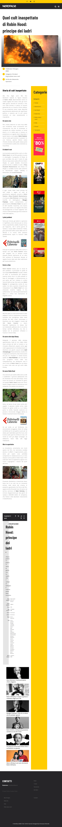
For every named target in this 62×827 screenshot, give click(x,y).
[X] (18, 516)
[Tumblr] (21, 518)
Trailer (36, 103)
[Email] (24, 518)
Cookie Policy (14, 791)
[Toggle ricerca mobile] (55, 6)
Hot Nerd (37, 110)
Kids (36, 123)
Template (37, 130)
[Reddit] (21, 516)
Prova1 (36, 126)
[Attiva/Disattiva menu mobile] (59, 6)
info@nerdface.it (13, 785)
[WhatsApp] (24, 516)
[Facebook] (15, 516)
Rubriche (37, 113)
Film (13, 74)
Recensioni (38, 106)
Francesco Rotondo (44, 823)
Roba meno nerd (15, 76)
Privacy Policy (6, 791)
